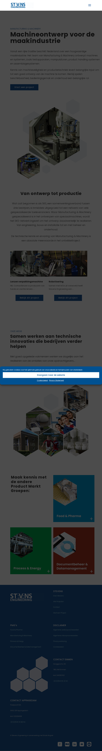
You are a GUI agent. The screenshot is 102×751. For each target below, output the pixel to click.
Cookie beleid (42, 380)
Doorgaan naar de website (51, 375)
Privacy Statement (56, 380)
